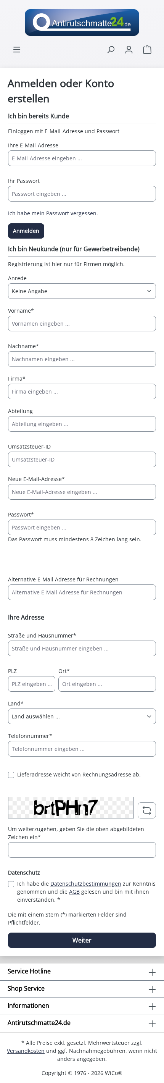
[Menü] (17, 49)
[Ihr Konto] (129, 49)
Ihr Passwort (24, 180)
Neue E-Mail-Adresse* (36, 479)
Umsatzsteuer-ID (29, 446)
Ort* (64, 671)
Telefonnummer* (30, 735)
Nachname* (23, 346)
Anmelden (26, 230)
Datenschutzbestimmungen (85, 883)
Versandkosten (26, 1050)
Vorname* (21, 310)
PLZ (12, 671)
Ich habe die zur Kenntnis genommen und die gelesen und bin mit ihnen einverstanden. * (86, 891)
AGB (74, 891)
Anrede (17, 278)
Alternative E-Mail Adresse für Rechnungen (63, 579)
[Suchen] (110, 49)
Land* (16, 703)
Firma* (17, 378)
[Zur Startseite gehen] (82, 22)
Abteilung (20, 411)
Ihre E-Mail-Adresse (33, 145)
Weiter (82, 940)
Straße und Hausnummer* (42, 635)
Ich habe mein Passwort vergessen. (53, 213)
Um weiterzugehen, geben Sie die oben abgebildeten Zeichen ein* (76, 833)
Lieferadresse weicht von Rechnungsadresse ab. (79, 774)
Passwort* (21, 514)
